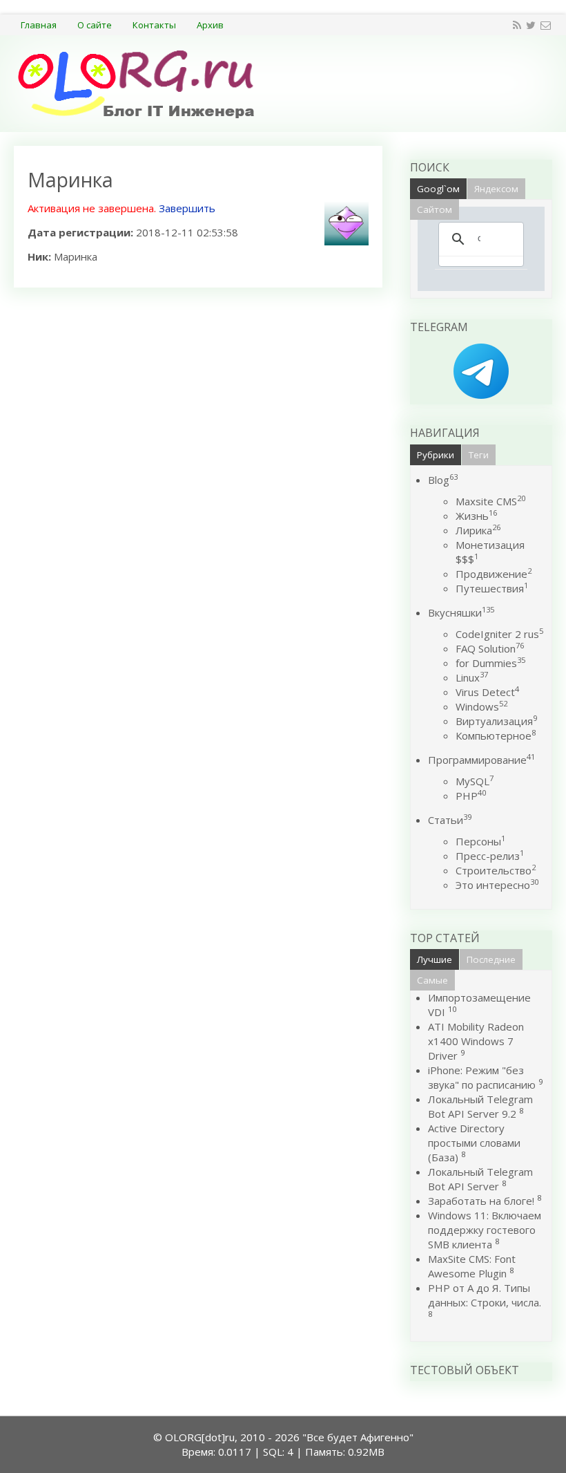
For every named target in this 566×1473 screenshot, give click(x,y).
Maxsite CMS (490, 501)
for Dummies (490, 663)
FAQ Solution (490, 648)
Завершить (187, 208)
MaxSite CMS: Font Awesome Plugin (472, 1266)
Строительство (496, 870)
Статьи (449, 820)
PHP (471, 796)
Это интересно (497, 885)
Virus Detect (487, 692)
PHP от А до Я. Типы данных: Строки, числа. (484, 1295)
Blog (443, 480)
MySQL (475, 781)
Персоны (480, 841)
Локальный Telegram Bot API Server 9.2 (480, 1106)
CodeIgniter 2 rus (499, 634)
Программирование (481, 760)
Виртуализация (496, 721)
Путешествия (492, 588)
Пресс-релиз (490, 856)
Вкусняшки (461, 612)
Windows (481, 706)
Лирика (478, 530)
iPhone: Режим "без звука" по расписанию (483, 1077)
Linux (472, 677)
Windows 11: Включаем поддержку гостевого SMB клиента (484, 1229)
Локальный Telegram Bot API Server (480, 1179)
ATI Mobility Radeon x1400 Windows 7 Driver (476, 1041)
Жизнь (476, 516)
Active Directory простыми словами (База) (474, 1142)
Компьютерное (496, 735)
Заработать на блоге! (481, 1201)
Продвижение (493, 574)
